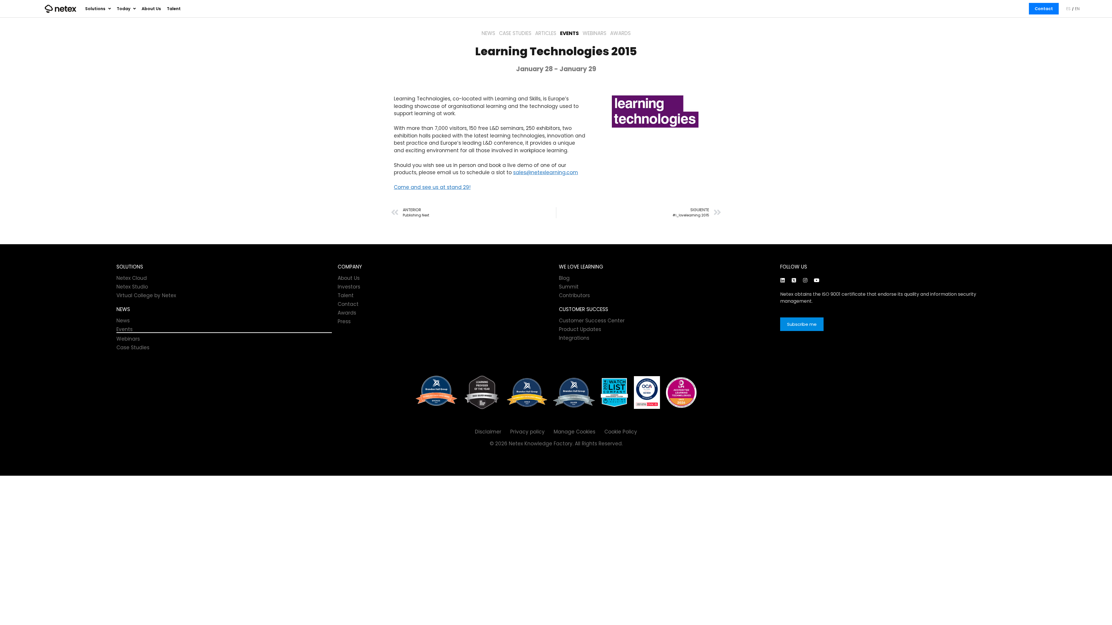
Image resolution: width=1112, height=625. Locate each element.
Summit (569, 287)
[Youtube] (816, 280)
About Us (151, 9)
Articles (545, 33)
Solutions (95, 9)
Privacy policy (527, 432)
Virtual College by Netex (146, 295)
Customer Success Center (592, 320)
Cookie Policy (620, 432)
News (488, 33)
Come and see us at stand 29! (432, 187)
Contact (1044, 9)
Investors (349, 287)
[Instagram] (805, 280)
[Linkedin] (782, 280)
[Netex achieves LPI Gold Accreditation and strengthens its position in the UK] (681, 392)
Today (123, 9)
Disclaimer (488, 432)
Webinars (594, 33)
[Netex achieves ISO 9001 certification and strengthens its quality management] (647, 392)
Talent (174, 9)
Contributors (574, 295)
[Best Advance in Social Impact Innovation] (482, 392)
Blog (564, 278)
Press (344, 321)
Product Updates (580, 329)
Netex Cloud (131, 278)
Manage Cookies (574, 432)
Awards (620, 33)
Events (569, 33)
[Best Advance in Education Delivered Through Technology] (527, 392)
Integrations (574, 338)
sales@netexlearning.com (545, 172)
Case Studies (515, 33)
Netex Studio (132, 287)
